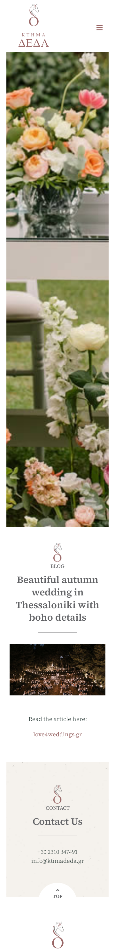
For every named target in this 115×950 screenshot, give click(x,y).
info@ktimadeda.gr (57, 861)
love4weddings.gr (57, 734)
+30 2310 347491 (57, 852)
